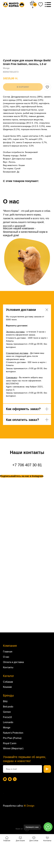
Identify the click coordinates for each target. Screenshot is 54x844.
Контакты (8, 667)
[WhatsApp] (5, 779)
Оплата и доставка (13, 662)
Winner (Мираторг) (13, 748)
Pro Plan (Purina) (12, 738)
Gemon (7, 712)
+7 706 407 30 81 (27, 465)
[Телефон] (15, 779)
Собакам (8, 682)
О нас (6, 657)
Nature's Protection (13, 733)
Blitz (5, 701)
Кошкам (7, 687)
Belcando (8, 706)
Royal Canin (9, 743)
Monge (6, 727)
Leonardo (8, 722)
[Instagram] (10, 779)
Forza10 (7, 717)
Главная (7, 651)
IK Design (29, 805)
